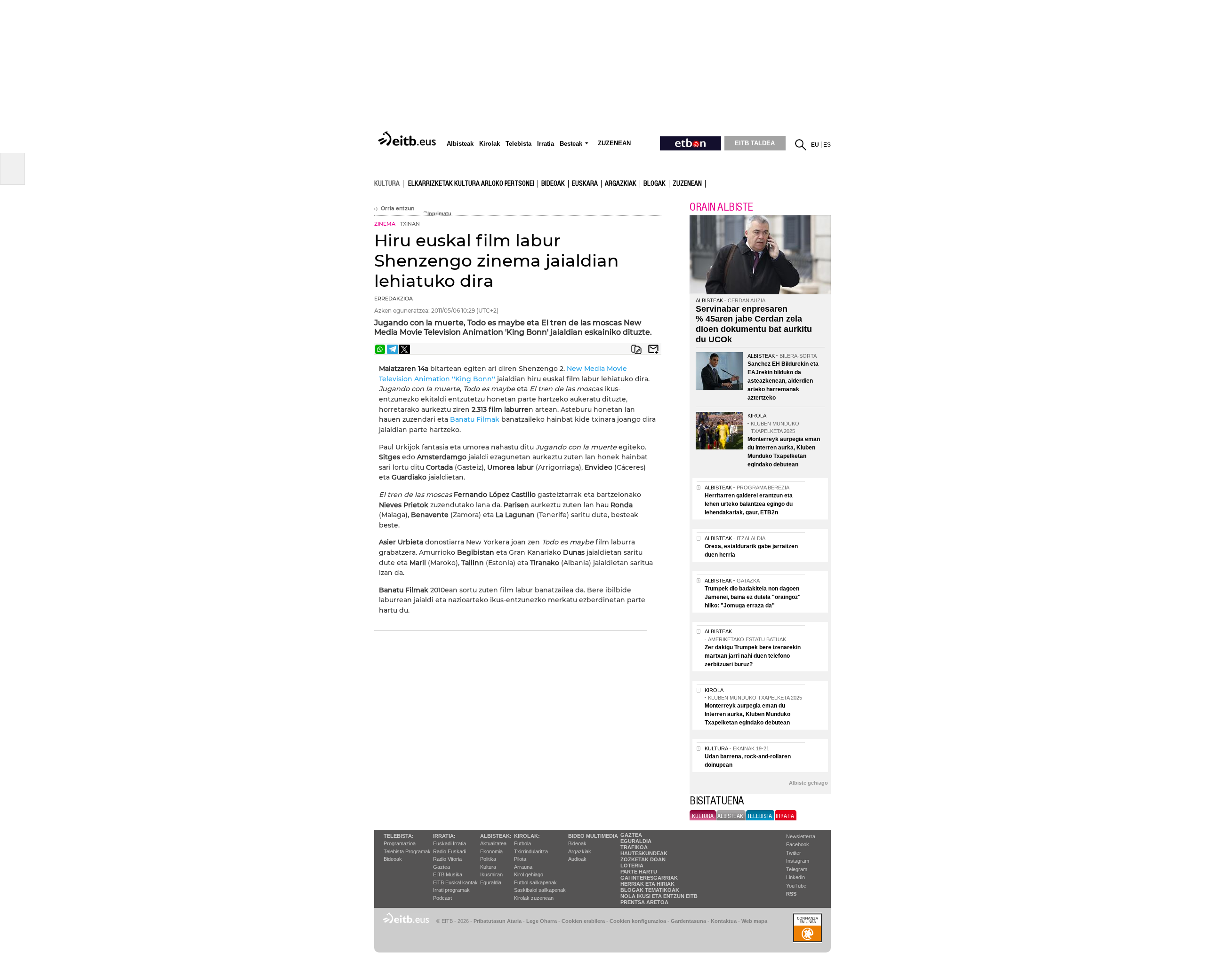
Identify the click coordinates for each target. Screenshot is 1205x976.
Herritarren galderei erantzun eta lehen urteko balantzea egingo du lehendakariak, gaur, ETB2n (749, 504)
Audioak (577, 859)
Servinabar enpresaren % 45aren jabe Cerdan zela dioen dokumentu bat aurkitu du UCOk (754, 324)
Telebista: (399, 836)
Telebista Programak (407, 851)
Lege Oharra (541, 921)
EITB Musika (447, 874)
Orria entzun (397, 208)
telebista (759, 816)
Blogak (654, 184)
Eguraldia (490, 882)
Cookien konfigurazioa (638, 921)
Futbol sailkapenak (535, 882)
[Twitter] (404, 349)
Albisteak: (496, 836)
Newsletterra (800, 836)
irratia (785, 816)
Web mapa (754, 921)
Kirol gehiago (528, 874)
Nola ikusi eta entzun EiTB (659, 896)
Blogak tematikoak (649, 890)
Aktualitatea (493, 843)
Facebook (797, 844)
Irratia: (444, 836)
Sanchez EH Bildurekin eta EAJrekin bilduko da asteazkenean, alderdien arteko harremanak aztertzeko (783, 381)
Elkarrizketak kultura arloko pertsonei (471, 184)
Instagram (797, 861)
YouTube (796, 886)
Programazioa (400, 843)
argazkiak (620, 184)
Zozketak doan (643, 859)
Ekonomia (491, 851)
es (827, 145)
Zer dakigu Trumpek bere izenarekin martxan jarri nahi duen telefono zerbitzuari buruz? (753, 656)
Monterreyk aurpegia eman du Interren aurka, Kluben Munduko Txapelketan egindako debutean (747, 714)
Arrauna (523, 867)
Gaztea (441, 867)
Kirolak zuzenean (534, 898)
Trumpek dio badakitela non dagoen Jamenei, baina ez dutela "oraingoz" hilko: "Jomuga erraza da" (753, 597)
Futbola (522, 843)
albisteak (730, 816)
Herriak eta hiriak (647, 884)
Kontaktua (724, 921)
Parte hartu (638, 871)
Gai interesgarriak (649, 878)
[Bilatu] (800, 144)
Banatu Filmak (474, 419)
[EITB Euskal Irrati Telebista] (408, 139)
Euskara (585, 184)
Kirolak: (527, 836)
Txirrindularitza (531, 851)
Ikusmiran (491, 874)
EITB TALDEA (755, 143)
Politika (488, 859)
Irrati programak (451, 890)
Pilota (520, 859)
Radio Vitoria (447, 859)
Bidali (653, 349)
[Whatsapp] (380, 349)
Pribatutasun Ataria (498, 921)
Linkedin (795, 877)
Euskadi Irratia (449, 843)
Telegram (796, 869)
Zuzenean (687, 184)
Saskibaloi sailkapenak (540, 890)
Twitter (793, 853)
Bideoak (553, 184)
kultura (387, 183)
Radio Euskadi (449, 851)
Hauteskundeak (643, 853)
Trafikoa (634, 847)
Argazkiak (579, 851)
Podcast (442, 898)
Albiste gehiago (808, 783)
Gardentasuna (688, 921)
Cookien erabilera (583, 921)
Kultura (488, 867)
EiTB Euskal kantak (455, 882)
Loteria (631, 865)
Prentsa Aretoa (644, 902)
